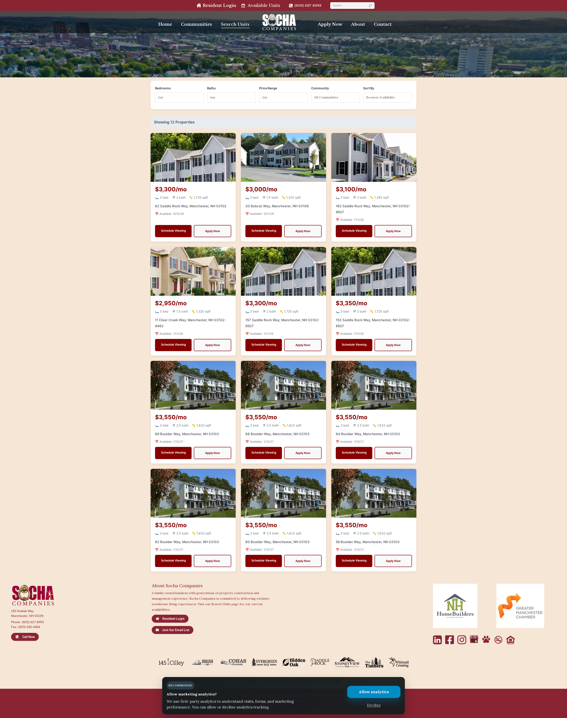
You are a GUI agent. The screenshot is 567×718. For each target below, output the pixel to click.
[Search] (370, 5)
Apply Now (212, 231)
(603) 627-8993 (33, 622)
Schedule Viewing (173, 230)
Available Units (264, 5)
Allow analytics (374, 691)
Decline (374, 705)
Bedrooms (163, 88)
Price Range (268, 88)
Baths (211, 88)
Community (320, 88)
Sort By (368, 88)
